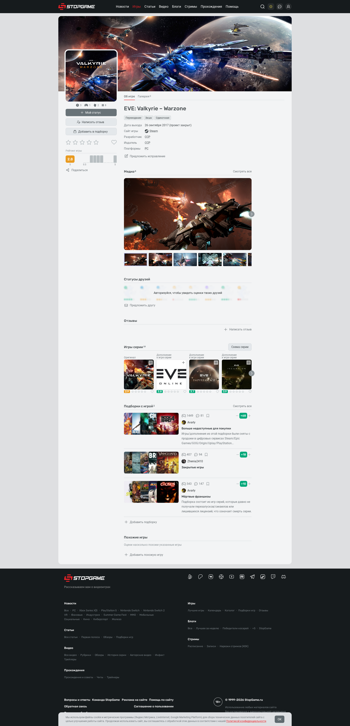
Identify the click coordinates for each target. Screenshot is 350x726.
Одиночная (162, 117)
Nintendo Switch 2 (154, 610)
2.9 (127, 391)
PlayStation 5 (109, 610)
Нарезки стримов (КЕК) (234, 646)
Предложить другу (142, 305)
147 (201, 483)
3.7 (192, 391)
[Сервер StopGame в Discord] (283, 576)
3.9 (225, 391)
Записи (211, 646)
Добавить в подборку (93, 131)
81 (202, 415)
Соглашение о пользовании (154, 706)
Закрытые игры (193, 467)
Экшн (148, 117)
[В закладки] (208, 416)
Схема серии (239, 347)
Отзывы (263, 610)
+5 (253, 628)
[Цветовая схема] (271, 6)
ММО (133, 614)
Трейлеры (70, 659)
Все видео (70, 655)
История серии (117, 655)
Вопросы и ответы (77, 700)
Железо (116, 619)
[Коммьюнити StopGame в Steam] (262, 576)
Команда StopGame (106, 700)
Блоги (176, 6)
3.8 (160, 391)
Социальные (72, 619)
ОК (279, 719)
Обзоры (107, 637)
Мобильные (146, 614)
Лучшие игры (196, 610)
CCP (147, 137)
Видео (163, 6)
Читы (100, 677)
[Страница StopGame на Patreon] (200, 576)
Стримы (191, 6)
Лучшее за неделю (207, 628)
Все (66, 610)
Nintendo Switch (130, 610)
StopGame (265, 628)
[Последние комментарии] (279, 6)
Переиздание (133, 117)
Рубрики (85, 655)
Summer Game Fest (115, 614)
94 (200, 454)
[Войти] (288, 6)
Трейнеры (113, 677)
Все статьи (71, 637)
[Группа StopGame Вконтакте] (211, 576)
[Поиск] (262, 6)
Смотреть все (242, 171)
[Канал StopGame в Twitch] (273, 576)
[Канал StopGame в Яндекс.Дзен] (221, 576)
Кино (86, 619)
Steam (153, 131)
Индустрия (93, 614)
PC (146, 148)
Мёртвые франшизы (196, 496)
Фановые (77, 614)
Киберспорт (100, 619)
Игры (137, 6)
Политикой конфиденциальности (246, 721)
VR (65, 614)
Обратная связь (75, 706)
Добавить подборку (143, 522)
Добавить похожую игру (146, 555)
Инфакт (159, 655)
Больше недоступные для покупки (206, 428)
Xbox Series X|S (88, 610)
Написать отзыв (93, 122)
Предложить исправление (147, 156)
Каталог (230, 610)
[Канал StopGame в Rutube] (242, 576)
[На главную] (76, 6)
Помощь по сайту (161, 700)
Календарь (214, 610)
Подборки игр (124, 637)
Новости (122, 6)
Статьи (149, 6)
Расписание (195, 646)
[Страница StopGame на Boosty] (190, 576)
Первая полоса (90, 637)
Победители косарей (236, 628)
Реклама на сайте (134, 700)
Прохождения (211, 6)
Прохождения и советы (78, 677)
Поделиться (79, 170)
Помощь (232, 6)
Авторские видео (140, 655)
